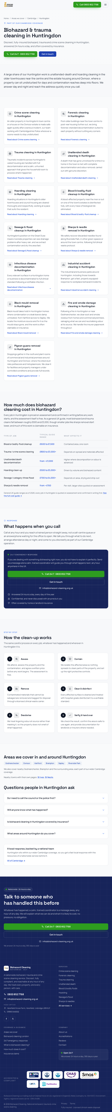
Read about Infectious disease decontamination (20, 288)
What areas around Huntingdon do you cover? (31, 833)
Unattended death (67, 984)
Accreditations (65, 1036)
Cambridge (31, 18)
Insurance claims (11, 1053)
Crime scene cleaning (68, 971)
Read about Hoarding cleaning (20, 214)
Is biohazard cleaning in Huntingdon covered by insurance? (38, 821)
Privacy (64, 1103)
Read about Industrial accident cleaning (78, 290)
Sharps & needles (67, 1001)
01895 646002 (13, 1011)
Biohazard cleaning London (16, 1036)
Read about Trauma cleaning (19, 178)
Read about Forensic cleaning (74, 139)
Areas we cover (18, 18)
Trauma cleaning (66, 979)
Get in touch (48, 54)
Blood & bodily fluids (68, 988)
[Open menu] (105, 4)
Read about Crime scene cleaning (22, 139)
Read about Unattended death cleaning (78, 178)
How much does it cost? (15, 1049)
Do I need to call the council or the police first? (31, 798)
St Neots (49, 777)
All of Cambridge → (16, 860)
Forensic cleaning (67, 975)
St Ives (41, 777)
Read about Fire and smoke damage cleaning (80, 333)
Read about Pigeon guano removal (22, 375)
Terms (72, 1103)
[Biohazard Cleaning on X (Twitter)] (12, 1018)
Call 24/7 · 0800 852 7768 (22, 54)
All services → (65, 1005)
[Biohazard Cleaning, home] (8, 4)
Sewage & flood (66, 997)
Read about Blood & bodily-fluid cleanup (78, 214)
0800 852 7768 (15, 994)
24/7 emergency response (16, 1040)
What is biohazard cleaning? (17, 1045)
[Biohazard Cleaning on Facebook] (6, 1018)
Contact (62, 1045)
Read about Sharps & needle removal (77, 250)
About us (63, 1032)
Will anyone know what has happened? (27, 809)
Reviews (62, 1040)
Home (6, 18)
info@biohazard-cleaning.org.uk (57, 588)
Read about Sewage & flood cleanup (23, 250)
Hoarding (63, 992)
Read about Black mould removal (21, 333)
